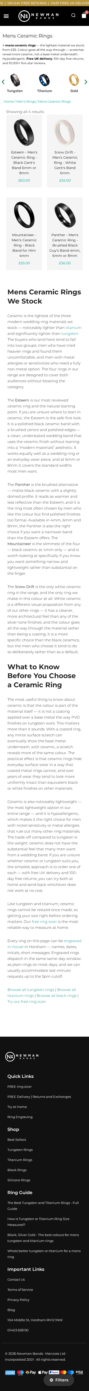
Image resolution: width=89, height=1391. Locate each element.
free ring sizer (44, 921)
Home (9, 101)
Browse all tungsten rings (30, 989)
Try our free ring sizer (26, 1001)
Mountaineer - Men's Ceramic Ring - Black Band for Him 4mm (24, 245)
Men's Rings (26, 101)
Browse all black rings (56, 995)
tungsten (69, 333)
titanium (74, 327)
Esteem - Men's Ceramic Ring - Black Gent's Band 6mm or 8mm (24, 162)
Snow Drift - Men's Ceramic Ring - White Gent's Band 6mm (65, 162)
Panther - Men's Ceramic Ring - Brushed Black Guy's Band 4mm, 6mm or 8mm (64, 245)
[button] (6, 16)
